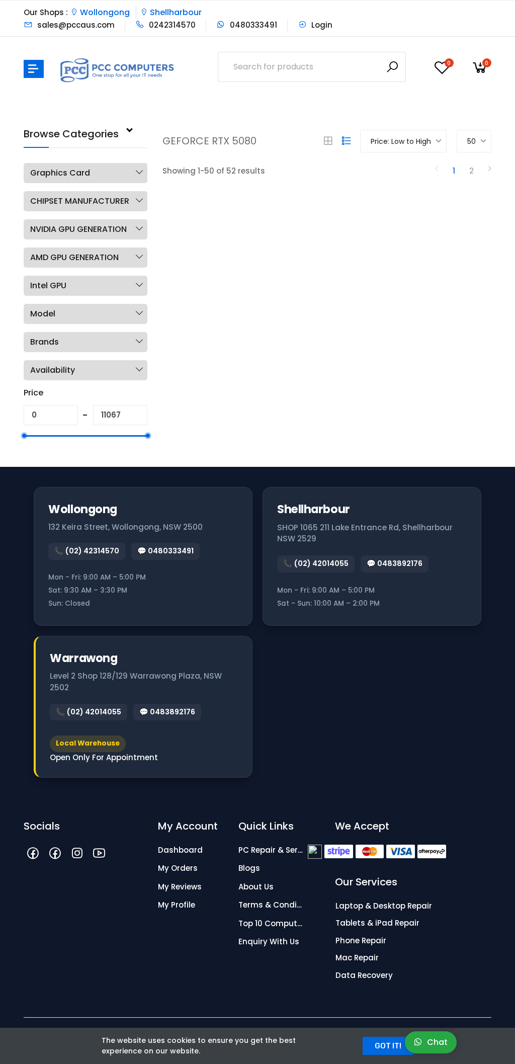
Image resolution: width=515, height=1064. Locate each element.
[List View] (346, 141)
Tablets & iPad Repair (377, 923)
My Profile (176, 904)
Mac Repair (357, 957)
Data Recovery (364, 975)
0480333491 (252, 25)
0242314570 (171, 25)
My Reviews (180, 886)
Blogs (249, 868)
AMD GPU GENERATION (74, 257)
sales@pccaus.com (75, 25)
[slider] (23, 435)
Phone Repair (360, 940)
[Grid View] (328, 141)
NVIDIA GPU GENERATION (78, 229)
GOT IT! (388, 1045)
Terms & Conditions (271, 904)
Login (320, 25)
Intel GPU (48, 285)
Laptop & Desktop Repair (383, 906)
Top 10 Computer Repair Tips (271, 923)
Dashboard (180, 850)
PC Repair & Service (271, 850)
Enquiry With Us (268, 941)
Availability (52, 370)
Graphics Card (60, 173)
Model (42, 313)
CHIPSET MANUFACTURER (79, 201)
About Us (256, 886)
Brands (44, 342)
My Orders (178, 868)
